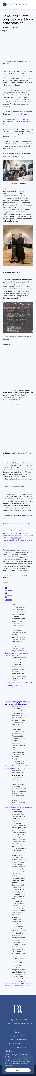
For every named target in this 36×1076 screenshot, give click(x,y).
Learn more (9, 1066)
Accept (18, 1070)
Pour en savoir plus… (19, 114)
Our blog (18, 1032)
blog (21, 557)
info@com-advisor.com (18, 1020)
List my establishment (18, 1036)
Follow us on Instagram (18, 1047)
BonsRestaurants (9, 552)
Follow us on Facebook (18, 1043)
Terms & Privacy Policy (18, 1040)
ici (21, 516)
